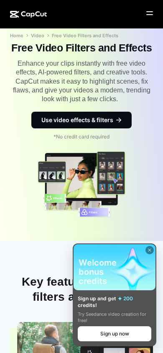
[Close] (149, 250)
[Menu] (150, 13)
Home (16, 35)
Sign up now (114, 333)
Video (37, 35)
